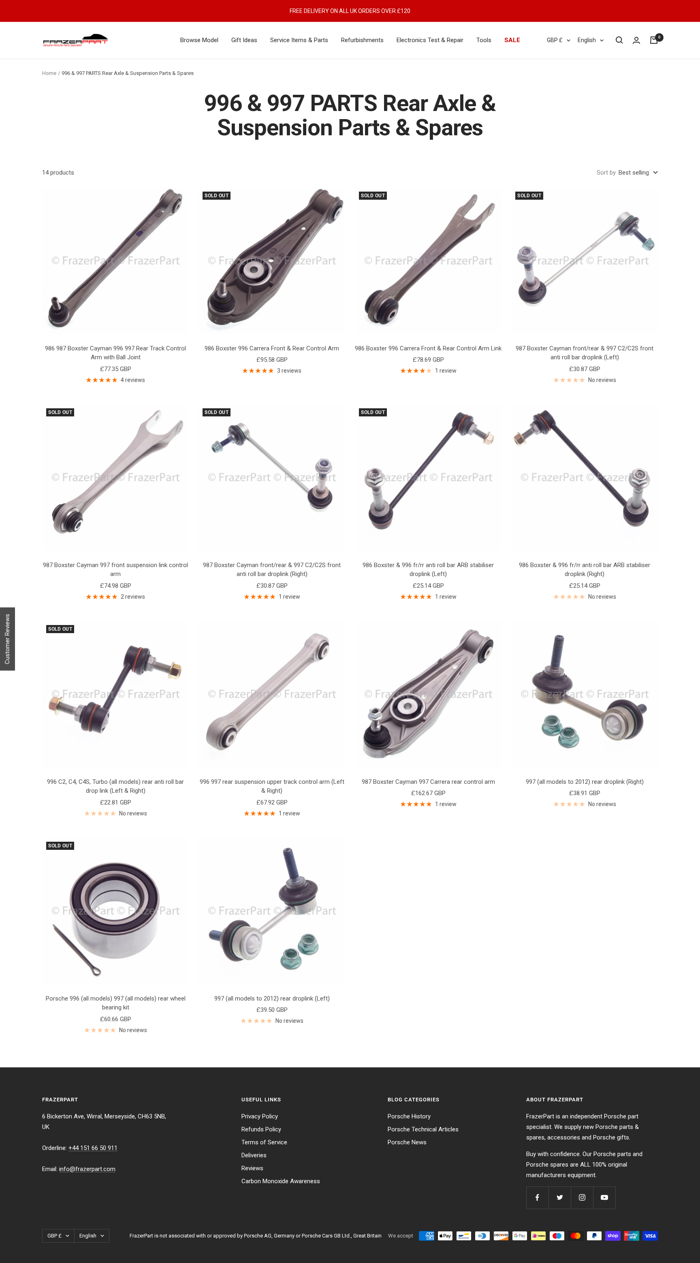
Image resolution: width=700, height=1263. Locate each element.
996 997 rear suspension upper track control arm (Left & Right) (272, 786)
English (587, 40)
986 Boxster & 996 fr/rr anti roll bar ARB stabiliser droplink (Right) (584, 569)
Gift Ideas (244, 40)
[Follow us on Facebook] (537, 1197)
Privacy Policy (259, 1116)
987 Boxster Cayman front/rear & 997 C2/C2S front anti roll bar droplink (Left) (584, 353)
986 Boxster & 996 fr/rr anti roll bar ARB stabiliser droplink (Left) (428, 569)
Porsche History (409, 1116)
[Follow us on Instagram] (582, 1197)
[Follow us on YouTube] (604, 1197)
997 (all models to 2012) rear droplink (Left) (272, 998)
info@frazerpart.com (87, 1169)
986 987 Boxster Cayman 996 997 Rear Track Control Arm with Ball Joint (115, 353)
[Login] (636, 40)
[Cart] (654, 40)
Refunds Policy (261, 1129)
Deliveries (254, 1155)
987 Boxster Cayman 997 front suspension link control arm (115, 569)
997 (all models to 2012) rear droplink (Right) (585, 781)
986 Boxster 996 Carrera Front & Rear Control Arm (272, 348)
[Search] (619, 40)
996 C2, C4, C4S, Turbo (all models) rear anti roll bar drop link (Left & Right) (115, 786)
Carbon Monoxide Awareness (280, 1181)
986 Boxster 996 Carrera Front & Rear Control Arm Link (428, 348)
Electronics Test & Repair (430, 40)
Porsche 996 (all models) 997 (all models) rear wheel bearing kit (116, 1003)
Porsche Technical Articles (423, 1129)
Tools (483, 40)
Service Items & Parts (299, 40)
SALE (512, 40)
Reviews (252, 1168)
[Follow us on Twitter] (559, 1197)
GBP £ (555, 40)
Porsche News (407, 1142)
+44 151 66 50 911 (92, 1148)
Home (49, 73)
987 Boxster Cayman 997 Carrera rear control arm (428, 781)
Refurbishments (362, 40)
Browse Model (199, 40)
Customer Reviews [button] (7, 639)
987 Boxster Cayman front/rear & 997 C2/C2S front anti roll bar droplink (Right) (272, 569)
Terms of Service (264, 1142)
